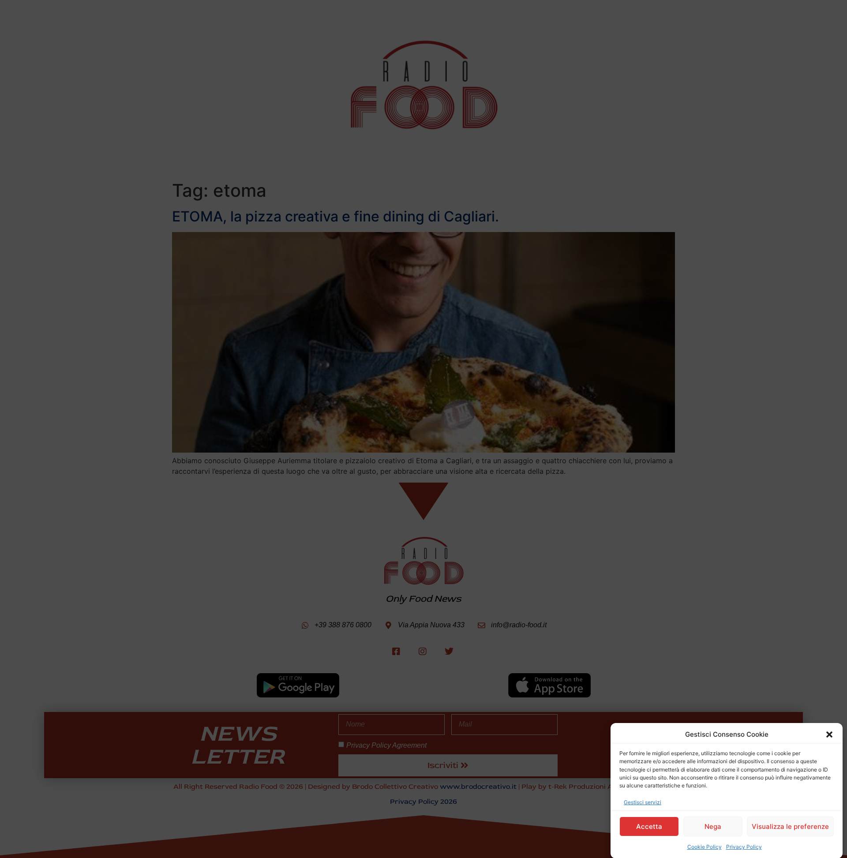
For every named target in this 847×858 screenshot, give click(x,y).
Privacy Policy (744, 846)
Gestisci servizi (642, 801)
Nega (713, 826)
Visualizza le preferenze (790, 826)
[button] (829, 734)
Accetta (649, 826)
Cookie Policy (704, 846)
